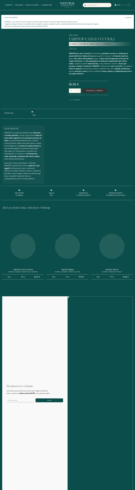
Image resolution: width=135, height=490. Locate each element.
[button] (127, 285)
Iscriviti (49, 400)
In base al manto (32, 5)
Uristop (75, 35)
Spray (70, 35)
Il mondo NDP (46, 5)
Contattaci (128, 17)
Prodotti (9, 5)
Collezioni (19, 5)
